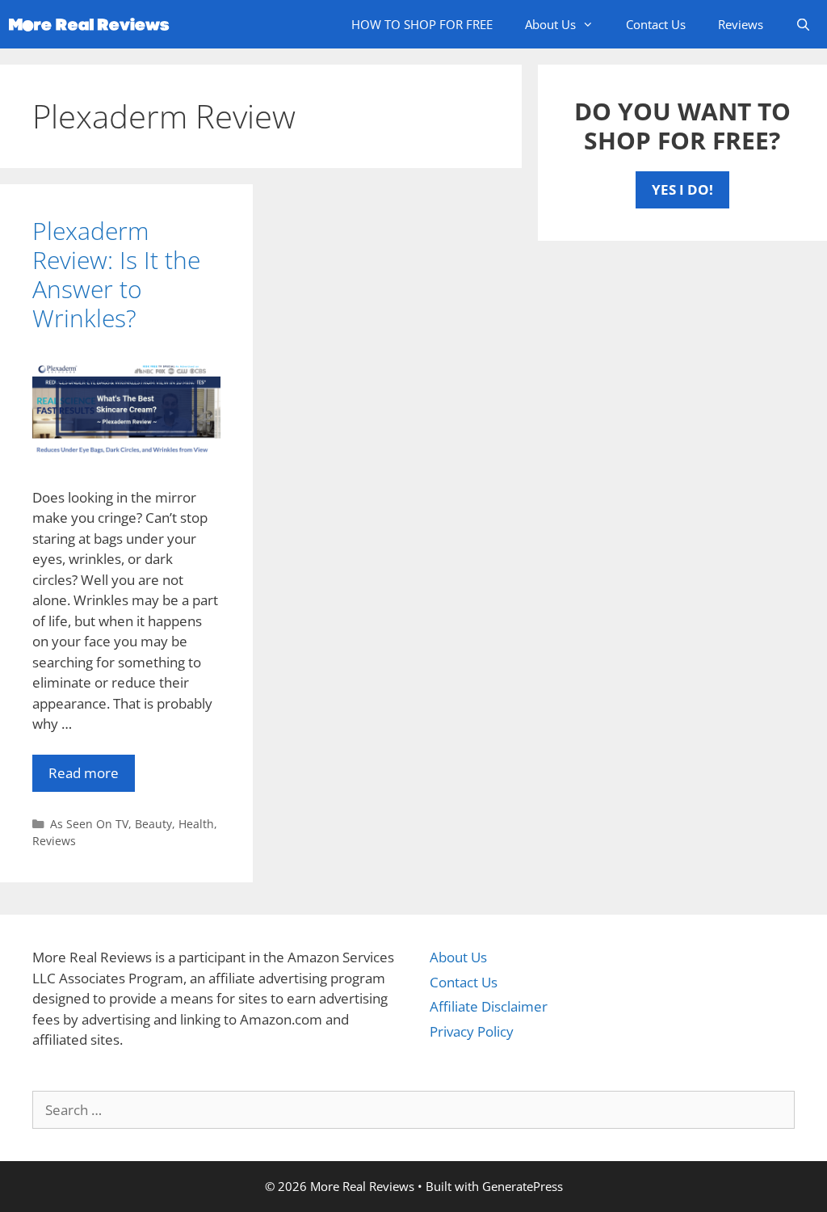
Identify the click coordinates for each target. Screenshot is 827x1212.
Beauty (153, 823)
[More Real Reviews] (93, 24)
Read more (83, 773)
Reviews (740, 24)
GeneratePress (522, 1186)
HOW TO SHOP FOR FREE (422, 24)
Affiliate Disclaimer (489, 1006)
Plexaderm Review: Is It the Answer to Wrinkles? (116, 274)
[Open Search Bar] (803, 24)
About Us (550, 24)
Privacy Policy (472, 1031)
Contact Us (656, 24)
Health (196, 823)
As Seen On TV (89, 823)
